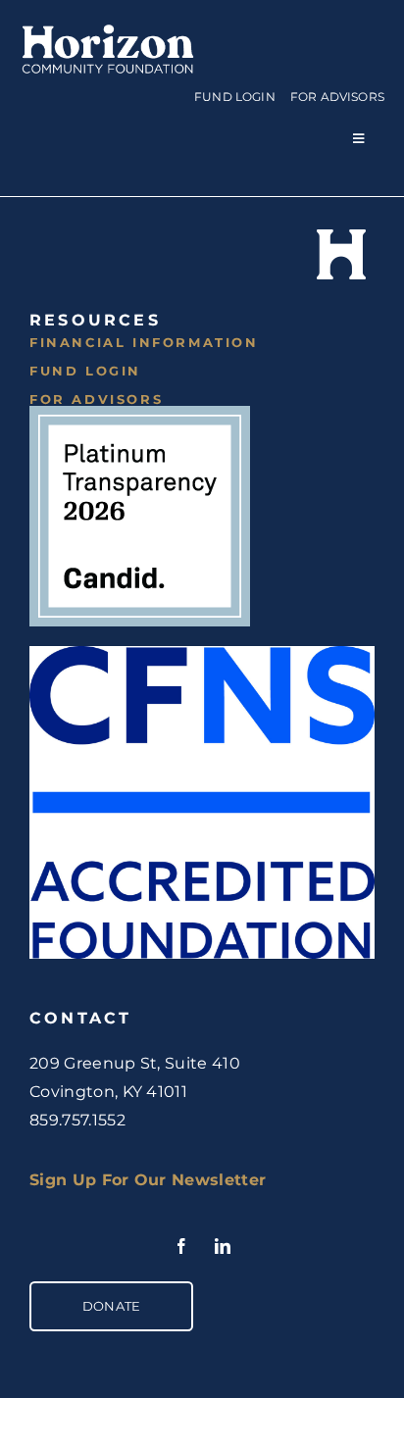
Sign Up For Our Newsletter (147, 1180)
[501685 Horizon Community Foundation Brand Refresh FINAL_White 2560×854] (108, 27)
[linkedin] (222, 1246)
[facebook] (181, 1246)
